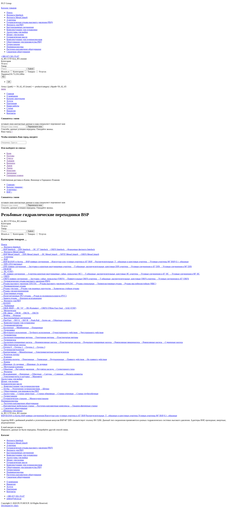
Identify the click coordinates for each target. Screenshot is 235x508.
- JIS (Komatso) (31, 308)
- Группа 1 (17, 347)
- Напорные (23, 374)
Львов (9, 165)
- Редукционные (56, 359)
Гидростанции (13, 44)
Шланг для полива (15, 34)
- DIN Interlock (23, 249)
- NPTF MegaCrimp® (68, 254)
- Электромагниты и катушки (15, 376)
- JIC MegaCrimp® (49, 254)
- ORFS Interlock (56, 249)
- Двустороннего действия (90, 332)
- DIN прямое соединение (14, 266)
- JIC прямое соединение (13, 274)
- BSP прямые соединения (36, 261)
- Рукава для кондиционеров (15, 291)
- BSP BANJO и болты (12, 261)
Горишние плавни (15, 175)
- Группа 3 (40, 347)
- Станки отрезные (64, 393)
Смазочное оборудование (18, 52)
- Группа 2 (29, 347)
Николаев (11, 170)
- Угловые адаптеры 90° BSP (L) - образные (168, 261)
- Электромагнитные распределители (51, 352)
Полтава (10, 156)
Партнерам (12, 103)
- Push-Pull (34, 320)
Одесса (10, 158)
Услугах (42, 71)
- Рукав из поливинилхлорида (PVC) (49, 296)
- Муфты (6, 315)
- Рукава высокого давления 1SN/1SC (19, 283)
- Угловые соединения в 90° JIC (184, 274)
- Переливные (27, 359)
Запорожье (11, 173)
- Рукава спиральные (84, 283)
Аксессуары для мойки (17, 32)
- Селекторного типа (64, 369)
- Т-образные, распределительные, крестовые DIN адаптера (100, 266)
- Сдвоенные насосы (173, 342)
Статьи (10, 108)
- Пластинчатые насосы (69, 342)
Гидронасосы (10, 340)
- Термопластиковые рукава (108, 283)
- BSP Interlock (8, 249)
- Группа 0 (6, 347)
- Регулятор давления (24, 369)
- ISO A (16, 320)
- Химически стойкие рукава (65, 288)
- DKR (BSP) (8, 308)
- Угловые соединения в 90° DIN (176, 266)
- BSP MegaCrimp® (10, 254)
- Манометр (36, 376)
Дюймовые (9, 305)
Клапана (8, 357)
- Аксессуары (8, 393)
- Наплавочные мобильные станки (18, 406)
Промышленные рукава (15, 286)
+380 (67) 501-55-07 (10, 56)
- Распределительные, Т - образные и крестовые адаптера (120, 261)
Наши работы (13, 106)
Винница (11, 163)
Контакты (11, 113)
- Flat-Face (6, 320)
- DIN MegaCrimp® (30, 254)
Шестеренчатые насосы (15, 345)
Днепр (10, 168)
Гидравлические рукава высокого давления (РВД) (30, 22)
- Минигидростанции (37, 398)
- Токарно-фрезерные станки (84, 406)
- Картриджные (9, 352)
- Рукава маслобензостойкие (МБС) (139, 283)
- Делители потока (10, 354)
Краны (7, 362)
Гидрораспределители (14, 349)
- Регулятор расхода (44, 369)
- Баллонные (7, 327)
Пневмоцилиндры (15, 47)
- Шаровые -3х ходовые (35, 364)
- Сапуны (47, 374)
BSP (9, 192)
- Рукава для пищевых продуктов (35, 288)
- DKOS (34, 313)
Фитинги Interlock (15, 15)
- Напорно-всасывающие (30, 298)
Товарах (31, 71)
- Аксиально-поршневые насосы (17, 342)
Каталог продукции (16, 98)
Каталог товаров (8, 8)
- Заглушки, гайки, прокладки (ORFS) (46, 279)
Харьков (10, 161)
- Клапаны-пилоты (10, 359)
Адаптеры (11, 20)
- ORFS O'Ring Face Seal (51, 308)
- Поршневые (36, 327)
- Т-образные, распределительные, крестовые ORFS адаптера (127, 279)
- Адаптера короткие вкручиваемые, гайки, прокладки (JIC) (54, 274)
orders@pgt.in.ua (14, 498)
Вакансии (11, 111)
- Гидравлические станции (14, 398)
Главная (10, 93)
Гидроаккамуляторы (13, 325)
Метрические (10, 310)
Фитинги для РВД (15, 25)
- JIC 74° (19, 308)
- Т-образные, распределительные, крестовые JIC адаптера (111, 274)
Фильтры (8, 371)
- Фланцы (16, 315)
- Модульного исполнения (14, 332)
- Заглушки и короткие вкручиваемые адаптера (49, 266)
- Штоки (44, 389)
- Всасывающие (9, 374)
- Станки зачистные (25, 393)
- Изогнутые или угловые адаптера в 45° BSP (71, 261)
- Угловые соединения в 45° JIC (154, 274)
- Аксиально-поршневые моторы (17, 337)
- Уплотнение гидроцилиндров (25, 389)
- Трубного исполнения (38, 332)
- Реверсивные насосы (151, 342)
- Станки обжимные (45, 393)
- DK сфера (7, 313)
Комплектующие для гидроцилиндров (24, 39)
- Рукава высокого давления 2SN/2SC (56, 283)
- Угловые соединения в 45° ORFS (172, 279)
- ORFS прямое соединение (14, 279)
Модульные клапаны (13, 367)
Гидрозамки (9, 330)
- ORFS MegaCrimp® (89, 254)
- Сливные (58, 374)
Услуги (10, 101)
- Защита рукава (9, 298)
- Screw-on (45, 320)
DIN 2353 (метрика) (13, 264)
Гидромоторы (10, 335)
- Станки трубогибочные (86, 393)
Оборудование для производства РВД (24, 42)
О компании (12, 96)
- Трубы (5, 389)
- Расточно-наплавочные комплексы (52, 406)
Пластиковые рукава (13, 293)
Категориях (18, 71)
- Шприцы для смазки (11, 411)
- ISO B (24, 320)
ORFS (6, 276)
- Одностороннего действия (64, 332)
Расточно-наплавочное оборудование (24, 49)
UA (9, 82)
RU (3, 77)
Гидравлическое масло (17, 37)
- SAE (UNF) (69, 308)
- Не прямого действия (96, 359)
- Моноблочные (25, 352)
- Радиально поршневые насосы (96, 342)
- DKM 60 (6, 269)
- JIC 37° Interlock (39, 249)
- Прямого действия (75, 359)
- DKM (17, 313)
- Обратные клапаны (61, 320)
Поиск (10, 12)
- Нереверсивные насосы (45, 342)
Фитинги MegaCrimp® (17, 17)
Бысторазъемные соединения (20, 27)
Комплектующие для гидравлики (22, 30)
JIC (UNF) (8, 271)
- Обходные (36, 374)
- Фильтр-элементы (73, 374)
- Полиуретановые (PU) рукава (16, 296)
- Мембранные (21, 327)
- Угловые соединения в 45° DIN (144, 266)
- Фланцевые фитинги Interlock (80, 249)
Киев (9, 153)
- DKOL (25, 313)
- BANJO (6, 303)
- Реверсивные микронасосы (126, 342)
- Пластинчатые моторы (66, 337)
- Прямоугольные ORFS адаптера (81, 279)
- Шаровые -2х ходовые (12, 364)
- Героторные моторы (44, 337)
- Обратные (7, 369)
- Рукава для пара (10, 288)
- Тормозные (41, 359)
